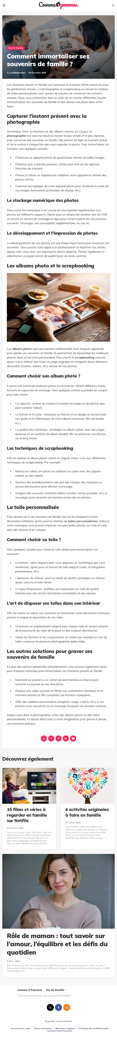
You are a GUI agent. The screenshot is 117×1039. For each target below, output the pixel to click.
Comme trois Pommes (59, 1030)
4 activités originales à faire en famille (87, 812)
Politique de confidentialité (94, 1028)
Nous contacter (43, 1028)
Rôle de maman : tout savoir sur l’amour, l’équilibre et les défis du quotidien (57, 944)
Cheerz (83, 131)
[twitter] (50, 1007)
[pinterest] (58, 738)
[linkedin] (66, 738)
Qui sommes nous (20, 1028)
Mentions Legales (65, 1028)
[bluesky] (73, 738)
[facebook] (51, 738)
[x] (44, 738)
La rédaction (17, 72)
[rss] (66, 1007)
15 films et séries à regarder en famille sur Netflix (27, 815)
